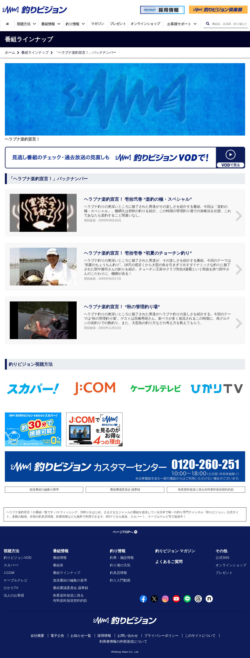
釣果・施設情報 (122, 558)
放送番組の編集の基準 (44, 489)
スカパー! (11, 565)
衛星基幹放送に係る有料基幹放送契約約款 (206, 489)
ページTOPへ (123, 532)
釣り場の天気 (120, 565)
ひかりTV (11, 588)
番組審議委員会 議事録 (125, 489)
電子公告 (57, 636)
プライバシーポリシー (161, 636)
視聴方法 (11, 551)
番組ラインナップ (35, 52)
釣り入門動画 (120, 580)
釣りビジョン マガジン (175, 551)
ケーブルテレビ (16, 580)
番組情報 (61, 551)
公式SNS (222, 558)
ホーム (10, 52)
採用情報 (104, 636)
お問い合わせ (127, 636)
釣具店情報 (118, 573)
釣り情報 (117, 551)
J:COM (9, 573)
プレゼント (224, 573)
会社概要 (37, 636)
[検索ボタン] (207, 24)
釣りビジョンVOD (17, 558)
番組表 (58, 565)
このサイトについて (200, 636)
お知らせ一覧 (81, 636)
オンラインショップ (231, 565)
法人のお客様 (14, 595)
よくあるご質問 (169, 562)
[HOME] (7, 24)
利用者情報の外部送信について (123, 641)
